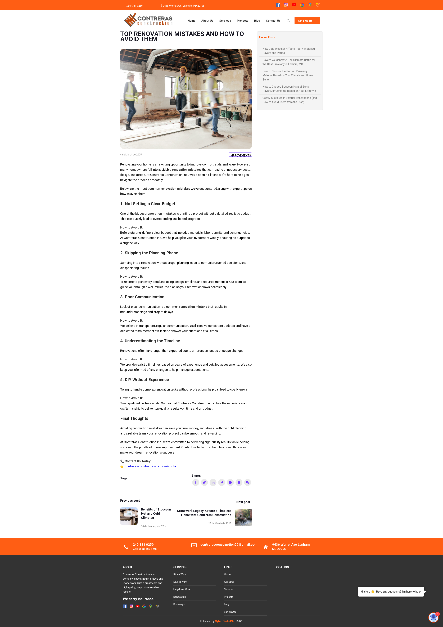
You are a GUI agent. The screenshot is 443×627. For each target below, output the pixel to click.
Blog (257, 20)
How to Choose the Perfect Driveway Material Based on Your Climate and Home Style (288, 75)
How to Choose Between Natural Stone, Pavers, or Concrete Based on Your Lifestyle (289, 88)
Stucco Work (180, 581)
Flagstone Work (181, 589)
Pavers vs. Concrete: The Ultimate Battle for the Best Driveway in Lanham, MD (289, 62)
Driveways (179, 604)
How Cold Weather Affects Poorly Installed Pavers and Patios (289, 51)
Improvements (240, 155)
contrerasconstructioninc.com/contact (152, 466)
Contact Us (273, 20)
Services (225, 20)
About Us (207, 20)
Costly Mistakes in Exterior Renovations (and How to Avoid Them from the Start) (290, 100)
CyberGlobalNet (225, 621)
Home (192, 20)
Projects (242, 20)
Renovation (179, 596)
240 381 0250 (135, 5)
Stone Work (179, 574)
